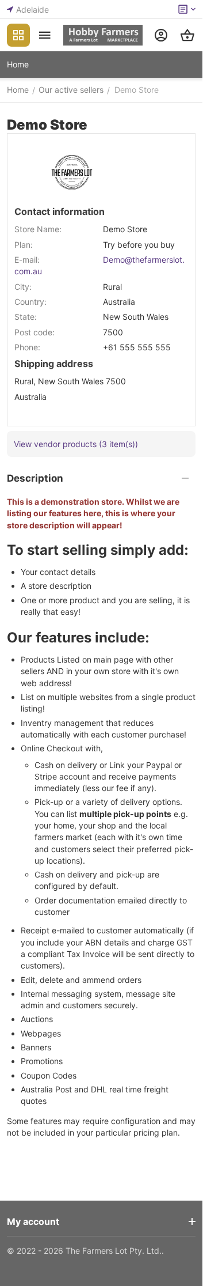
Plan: (23, 244)
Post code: (34, 332)
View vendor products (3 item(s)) (76, 444)
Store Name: (38, 229)
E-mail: (27, 259)
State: (25, 317)
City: (23, 287)
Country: (30, 302)
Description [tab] (35, 478)
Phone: (27, 347)
